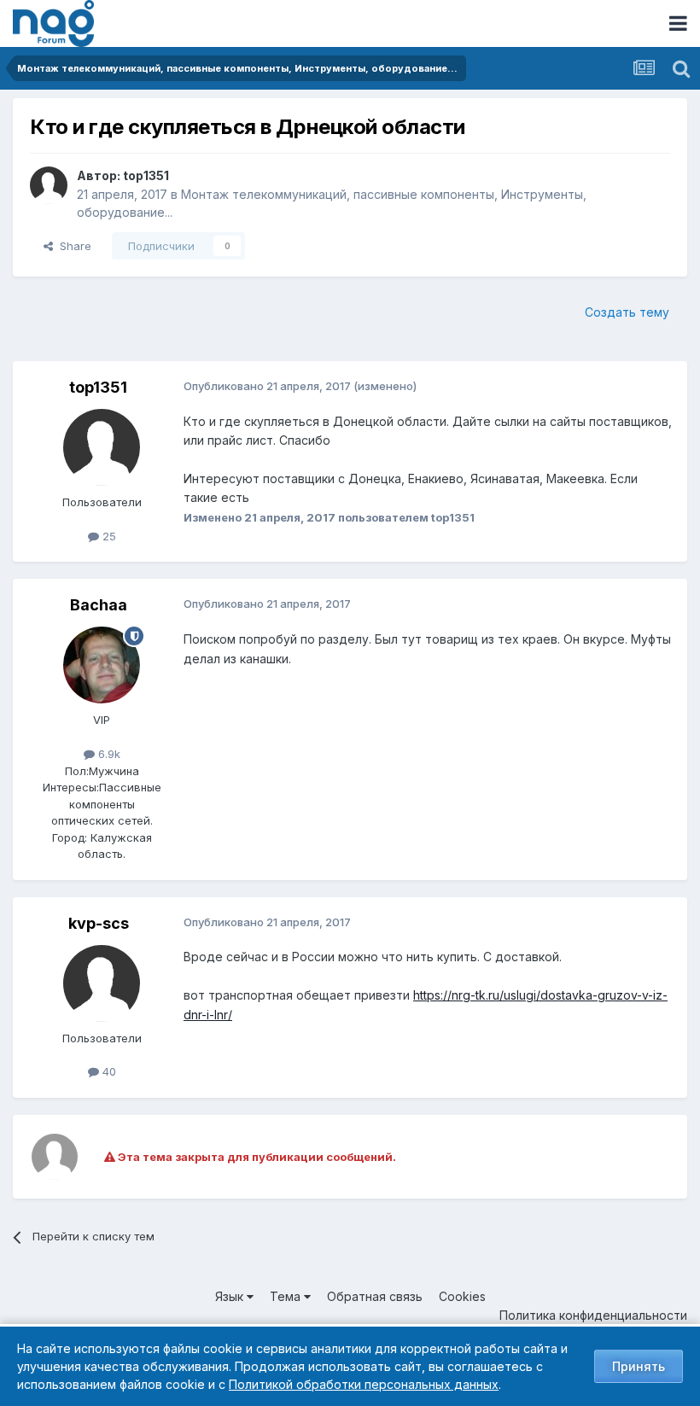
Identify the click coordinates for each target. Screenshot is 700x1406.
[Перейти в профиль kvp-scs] (101, 983)
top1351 (146, 175)
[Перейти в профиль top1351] (48, 185)
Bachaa (98, 605)
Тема (287, 1296)
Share (72, 246)
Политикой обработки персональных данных (364, 1384)
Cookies (462, 1296)
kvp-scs (98, 923)
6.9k (107, 754)
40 (107, 1071)
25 (107, 536)
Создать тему (627, 312)
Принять (638, 1366)
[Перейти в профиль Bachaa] (101, 665)
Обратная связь (375, 1296)
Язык (231, 1296)
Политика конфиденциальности (593, 1315)
